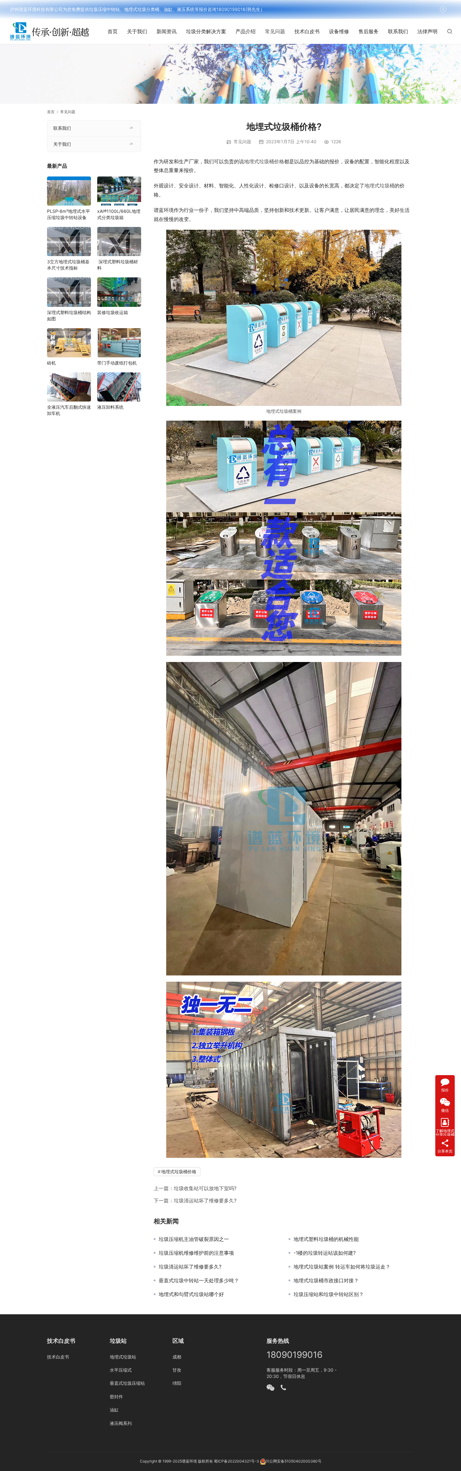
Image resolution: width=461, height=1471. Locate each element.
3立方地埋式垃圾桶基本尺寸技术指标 (68, 265)
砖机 (51, 362)
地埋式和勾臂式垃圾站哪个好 (191, 1294)
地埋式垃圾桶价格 (264, 161)
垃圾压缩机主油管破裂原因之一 (194, 1239)
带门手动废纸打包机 (117, 362)
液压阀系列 (121, 1423)
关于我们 (137, 31)
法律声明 (427, 31)
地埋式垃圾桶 (379, 185)
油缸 (114, 1409)
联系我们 (398, 31)
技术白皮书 (307, 31)
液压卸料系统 (110, 407)
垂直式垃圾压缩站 (127, 1383)
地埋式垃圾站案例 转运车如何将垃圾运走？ (342, 1266)
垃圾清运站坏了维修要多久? (205, 1200)
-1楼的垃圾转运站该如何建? (325, 1253)
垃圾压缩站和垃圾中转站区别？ (329, 1294)
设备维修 (339, 31)
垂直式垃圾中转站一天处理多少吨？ (199, 1280)
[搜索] (450, 31)
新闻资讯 (166, 31)
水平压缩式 (121, 1370)
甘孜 (176, 1370)
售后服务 (368, 31)
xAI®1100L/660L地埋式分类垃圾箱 (118, 214)
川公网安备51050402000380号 (293, 1461)
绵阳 (176, 1383)
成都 (176, 1356)
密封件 (116, 1396)
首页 (113, 31)
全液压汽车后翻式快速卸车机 (69, 410)
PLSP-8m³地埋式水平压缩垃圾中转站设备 (68, 214)
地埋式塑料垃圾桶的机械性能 (326, 1239)
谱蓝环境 (189, 1461)
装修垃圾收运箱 (112, 312)
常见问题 (275, 31)
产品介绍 (246, 31)
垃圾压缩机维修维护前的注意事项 (196, 1253)
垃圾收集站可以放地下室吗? (205, 1188)
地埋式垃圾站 (123, 1356)
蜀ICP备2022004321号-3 (236, 1461)
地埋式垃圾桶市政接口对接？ (326, 1280)
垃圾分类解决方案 (206, 31)
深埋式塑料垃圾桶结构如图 (69, 315)
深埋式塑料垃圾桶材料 (117, 265)
